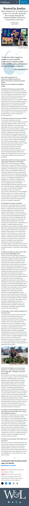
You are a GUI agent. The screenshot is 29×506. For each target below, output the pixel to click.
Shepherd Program (18, 478)
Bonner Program (10, 474)
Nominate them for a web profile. (8, 465)
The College (11, 472)
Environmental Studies (12, 469)
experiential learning (12, 476)
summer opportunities (6, 480)
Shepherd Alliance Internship (7, 478)
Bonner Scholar (17, 474)
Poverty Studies (4, 472)
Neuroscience (21, 469)
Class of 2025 (4, 476)
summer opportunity (15, 480)
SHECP (19, 476)
